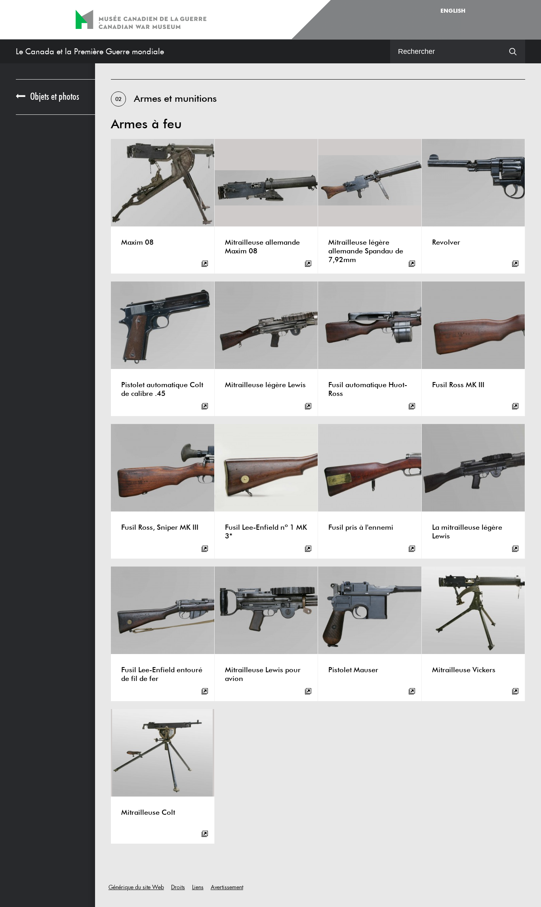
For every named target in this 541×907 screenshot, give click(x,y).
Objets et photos (54, 97)
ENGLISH (452, 11)
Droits (178, 887)
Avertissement (227, 887)
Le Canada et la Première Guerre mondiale (90, 51)
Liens (198, 887)
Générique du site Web (136, 887)
